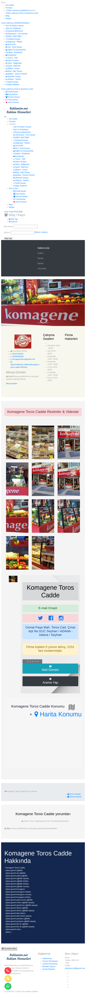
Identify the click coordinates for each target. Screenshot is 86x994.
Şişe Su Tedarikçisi (13, 28)
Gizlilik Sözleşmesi (50, 964)
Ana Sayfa (10, 5)
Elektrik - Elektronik (14, 52)
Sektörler (26, 23)
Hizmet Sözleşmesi (50, 961)
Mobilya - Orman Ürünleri (17, 74)
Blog (7, 16)
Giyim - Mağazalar (14, 63)
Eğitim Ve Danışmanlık (16, 50)
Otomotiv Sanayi (14, 76)
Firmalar (9, 8)
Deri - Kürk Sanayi (14, 47)
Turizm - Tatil (12, 58)
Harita (40, 258)
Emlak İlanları (12, 92)
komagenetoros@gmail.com (24, 359)
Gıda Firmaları (13, 60)
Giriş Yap (14, 219)
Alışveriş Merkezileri (15, 31)
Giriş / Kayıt (8, 212)
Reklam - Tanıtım (14, 79)
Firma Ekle (18, 212)
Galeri (40, 253)
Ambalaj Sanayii (13, 39)
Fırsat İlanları (12, 100)
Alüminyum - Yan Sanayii (17, 34)
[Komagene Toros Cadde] (17, 442)
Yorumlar (42, 268)
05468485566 (18, 356)
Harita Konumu (60, 714)
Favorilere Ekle (10, 949)
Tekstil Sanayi (12, 82)
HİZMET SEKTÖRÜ (14, 36)
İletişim (8, 18)
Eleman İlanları (14, 97)
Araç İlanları (12, 94)
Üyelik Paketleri (48, 969)
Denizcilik (11, 44)
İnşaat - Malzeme (14, 66)
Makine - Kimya (13, 68)
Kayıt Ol (13, 222)
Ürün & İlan (33, 13)
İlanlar (41, 263)
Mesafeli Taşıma (48, 966)
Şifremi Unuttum (41, 232)
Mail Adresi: (9, 226)
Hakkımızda (44, 248)
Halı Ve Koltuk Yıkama (14, 26)
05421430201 (18, 354)
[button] (7, 302)
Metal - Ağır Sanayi (14, 71)
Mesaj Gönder (11, 383)
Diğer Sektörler (13, 84)
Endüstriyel (11, 55)
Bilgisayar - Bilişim (14, 42)
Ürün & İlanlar (75, 794)
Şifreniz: (7, 232)
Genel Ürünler (13, 102)
